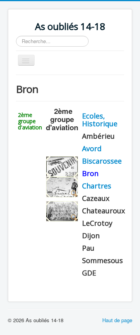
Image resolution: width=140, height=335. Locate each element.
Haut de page (117, 320)
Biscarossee (102, 161)
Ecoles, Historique (99, 119)
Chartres (96, 185)
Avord (92, 148)
